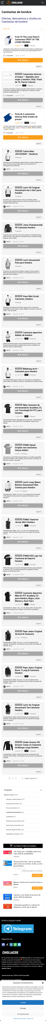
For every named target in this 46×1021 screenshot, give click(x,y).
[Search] (42, 3)
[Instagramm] (11, 944)
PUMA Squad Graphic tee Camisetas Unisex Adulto (26, 448)
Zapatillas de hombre (13, 834)
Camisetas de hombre (13, 812)
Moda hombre (9, 795)
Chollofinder (9, 55)
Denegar (23, 1008)
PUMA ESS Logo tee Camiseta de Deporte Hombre (28, 558)
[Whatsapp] (15, 944)
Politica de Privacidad (19, 1018)
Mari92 (8, 169)
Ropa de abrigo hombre (13, 829)
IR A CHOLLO (23, 60)
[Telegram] (19, 944)
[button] (43, 983)
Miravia (33, 45)
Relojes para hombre (12, 803)
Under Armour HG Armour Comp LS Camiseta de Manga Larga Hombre (28, 745)
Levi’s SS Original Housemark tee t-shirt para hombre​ (28, 190)
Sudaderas (9, 816)
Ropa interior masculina (13, 825)
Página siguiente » (31, 778)
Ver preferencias (23, 1014)
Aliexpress (16, 856)
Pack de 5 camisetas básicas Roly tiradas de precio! (26, 117)
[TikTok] (7, 944)
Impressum (30, 1018)
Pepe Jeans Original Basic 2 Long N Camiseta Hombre (28, 670)
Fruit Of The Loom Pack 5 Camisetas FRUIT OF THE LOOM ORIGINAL (27, 39)
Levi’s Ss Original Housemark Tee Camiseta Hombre (27, 707)
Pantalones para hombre (14, 821)
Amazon (18, 157)
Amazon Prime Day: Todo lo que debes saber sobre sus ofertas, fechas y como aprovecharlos (27, 864)
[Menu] (2, 3)
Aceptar (23, 1002)
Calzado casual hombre (13, 799)
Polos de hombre (11, 808)
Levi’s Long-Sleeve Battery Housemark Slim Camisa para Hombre (28, 485)
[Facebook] (3, 944)
